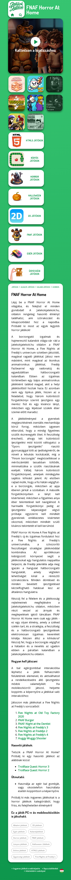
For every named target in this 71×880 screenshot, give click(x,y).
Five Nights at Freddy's (45, 856)
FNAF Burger (26, 720)
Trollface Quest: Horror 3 (33, 766)
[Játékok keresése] (20, 14)
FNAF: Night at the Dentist (34, 724)
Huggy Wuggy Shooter (32, 738)
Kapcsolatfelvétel (51, 868)
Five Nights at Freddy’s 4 (33, 734)
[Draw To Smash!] (35, 84)
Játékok (14, 287)
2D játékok (37, 825)
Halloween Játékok (41, 844)
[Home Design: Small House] (16, 84)
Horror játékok (59, 287)
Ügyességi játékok (21, 856)
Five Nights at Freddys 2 (32, 731)
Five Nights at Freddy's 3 (33, 727)
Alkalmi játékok (28, 287)
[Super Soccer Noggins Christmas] (35, 121)
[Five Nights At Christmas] (54, 84)
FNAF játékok (37, 838)
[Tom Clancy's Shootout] (16, 121)
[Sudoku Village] (16, 103)
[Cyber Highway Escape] (54, 103)
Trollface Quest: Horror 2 (33, 770)
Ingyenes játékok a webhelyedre (26, 868)
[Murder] (35, 103)
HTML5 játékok (38, 850)
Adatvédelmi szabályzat (35, 871)
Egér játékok (19, 831)
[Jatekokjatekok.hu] (12, 14)
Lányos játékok (20, 844)
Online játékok (19, 850)
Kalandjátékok (43, 287)
